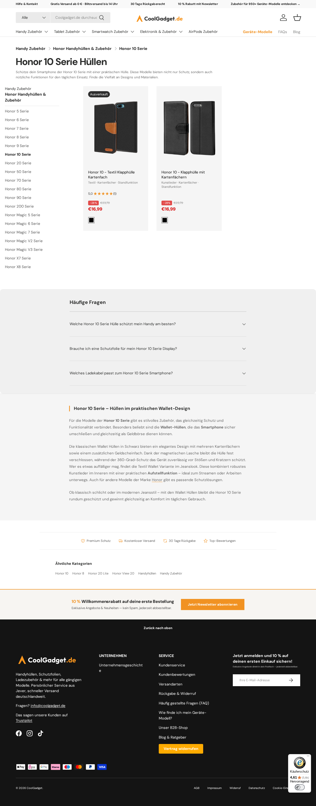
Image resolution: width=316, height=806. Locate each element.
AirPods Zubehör (203, 31)
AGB (196, 788)
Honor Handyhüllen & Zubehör (82, 48)
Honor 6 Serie (17, 119)
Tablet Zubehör (67, 31)
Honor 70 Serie (18, 180)
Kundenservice (172, 665)
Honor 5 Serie (17, 111)
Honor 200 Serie (19, 206)
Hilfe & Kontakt (27, 4)
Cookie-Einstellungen (286, 788)
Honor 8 (78, 573)
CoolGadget (34, 788)
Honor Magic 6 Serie (22, 223)
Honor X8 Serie (18, 266)
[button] (297, 17)
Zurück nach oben (158, 628)
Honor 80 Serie (18, 189)
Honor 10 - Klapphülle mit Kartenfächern (183, 175)
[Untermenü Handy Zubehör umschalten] (46, 32)
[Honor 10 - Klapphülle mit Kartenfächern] (189, 128)
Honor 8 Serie (17, 137)
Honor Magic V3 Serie (24, 249)
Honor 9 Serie (17, 145)
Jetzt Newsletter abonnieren (213, 604)
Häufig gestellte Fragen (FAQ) (184, 703)
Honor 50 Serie (18, 171)
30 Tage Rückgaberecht (148, 4)
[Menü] (308, 757)
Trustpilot (24, 720)
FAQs (282, 31)
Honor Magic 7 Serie (22, 232)
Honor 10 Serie (133, 48)
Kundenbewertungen (177, 674)
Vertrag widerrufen (181, 748)
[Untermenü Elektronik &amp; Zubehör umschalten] (181, 32)
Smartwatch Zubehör (110, 31)
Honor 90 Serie (18, 197)
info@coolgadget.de (48, 705)
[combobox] (63, 17)
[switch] (300, 787)
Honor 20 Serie (18, 163)
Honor (157, 479)
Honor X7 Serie (18, 258)
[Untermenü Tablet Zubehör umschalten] (84, 32)
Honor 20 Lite (98, 573)
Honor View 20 (123, 573)
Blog (296, 31)
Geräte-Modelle (257, 31)
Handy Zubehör (29, 31)
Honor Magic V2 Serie (24, 240)
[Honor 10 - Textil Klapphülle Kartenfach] (115, 128)
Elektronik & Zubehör (158, 31)
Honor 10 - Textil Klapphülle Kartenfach (111, 175)
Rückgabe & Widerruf (177, 693)
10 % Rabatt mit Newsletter (198, 4)
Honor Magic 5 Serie (22, 214)
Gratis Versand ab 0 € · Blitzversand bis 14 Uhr (84, 4)
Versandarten (170, 684)
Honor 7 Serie (17, 128)
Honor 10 (61, 573)
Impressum (214, 788)
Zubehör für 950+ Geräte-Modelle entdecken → (265, 4)
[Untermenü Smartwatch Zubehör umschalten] (132, 32)
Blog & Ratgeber (172, 737)
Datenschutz (257, 788)
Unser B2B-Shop (173, 727)
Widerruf (235, 788)
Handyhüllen (147, 573)
